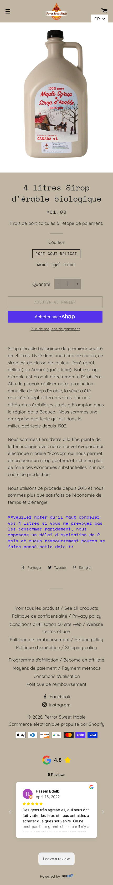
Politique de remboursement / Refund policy (56, 639)
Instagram (59, 704)
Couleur (56, 242)
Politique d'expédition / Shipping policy (56, 647)
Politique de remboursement (56, 684)
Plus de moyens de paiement (55, 329)
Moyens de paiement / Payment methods (56, 668)
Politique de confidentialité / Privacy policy (56, 616)
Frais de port (23, 223)
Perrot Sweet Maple (65, 717)
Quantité (41, 284)
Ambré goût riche (56, 265)
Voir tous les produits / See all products (56, 608)
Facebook (59, 696)
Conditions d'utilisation (56, 676)
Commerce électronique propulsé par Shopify (57, 724)
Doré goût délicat (56, 253)
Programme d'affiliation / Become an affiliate (56, 660)
